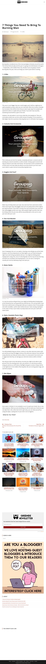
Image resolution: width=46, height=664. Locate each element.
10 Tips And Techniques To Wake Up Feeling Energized (11, 599)
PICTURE (5, 419)
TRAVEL (8, 419)
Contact (35, 661)
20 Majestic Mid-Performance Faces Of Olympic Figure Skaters (37, 474)
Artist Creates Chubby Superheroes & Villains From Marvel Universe (9, 445)
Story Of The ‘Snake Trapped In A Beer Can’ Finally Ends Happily (23, 474)
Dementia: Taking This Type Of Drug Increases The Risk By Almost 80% (13, 601)
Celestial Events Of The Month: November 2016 (9, 488)
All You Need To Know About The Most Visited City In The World (23, 445)
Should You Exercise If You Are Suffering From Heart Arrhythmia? (13, 606)
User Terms (31, 661)
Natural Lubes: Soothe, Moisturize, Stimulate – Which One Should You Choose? (15, 604)
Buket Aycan (6, 31)
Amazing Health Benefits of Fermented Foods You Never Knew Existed (14, 603)
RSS (24, 661)
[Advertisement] (23, 12)
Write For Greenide (19, 661)
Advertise (13, 661)
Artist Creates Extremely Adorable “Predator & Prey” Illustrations (37, 445)
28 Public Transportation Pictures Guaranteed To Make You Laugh (9, 474)
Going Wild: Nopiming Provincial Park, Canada (9, 459)
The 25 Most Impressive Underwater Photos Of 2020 (23, 459)
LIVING (23, 31)
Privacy (27, 661)
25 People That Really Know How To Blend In (37, 488)
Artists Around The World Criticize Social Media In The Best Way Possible (37, 459)
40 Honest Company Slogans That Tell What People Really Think (23, 488)
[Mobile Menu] (44, 2)
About (10, 661)
